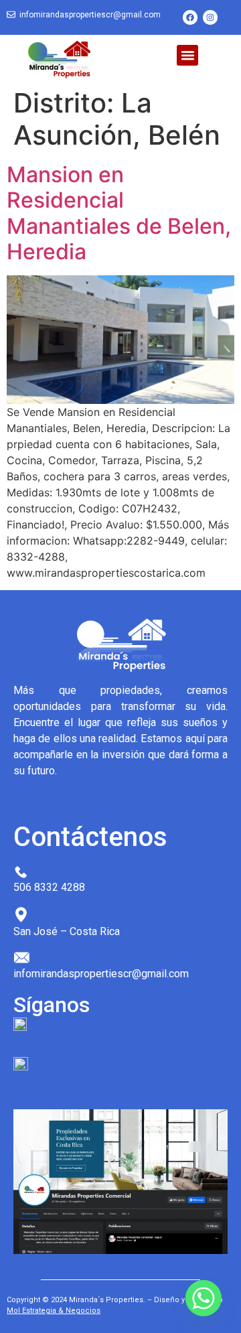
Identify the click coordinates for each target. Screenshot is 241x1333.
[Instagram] (210, 17)
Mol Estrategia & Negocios (53, 1310)
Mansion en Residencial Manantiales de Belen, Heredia (119, 213)
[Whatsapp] (203, 1298)
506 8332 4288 (49, 887)
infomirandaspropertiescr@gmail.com (90, 14)
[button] (187, 55)
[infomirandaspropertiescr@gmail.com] (11, 15)
